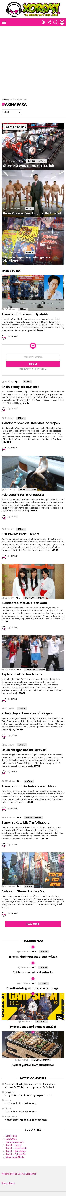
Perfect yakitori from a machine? (33, 1065)
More (41, 330)
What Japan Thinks (15, 1157)
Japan (41, 160)
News (29, 208)
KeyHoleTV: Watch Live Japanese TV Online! (29, 1087)
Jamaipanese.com (15, 1142)
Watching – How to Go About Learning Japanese (29, 1084)
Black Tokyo (11, 1136)
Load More (32, 923)
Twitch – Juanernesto (16, 1148)
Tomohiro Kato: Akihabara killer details (29, 786)
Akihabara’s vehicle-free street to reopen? (31, 423)
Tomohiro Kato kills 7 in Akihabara (26, 822)
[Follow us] (49, 22)
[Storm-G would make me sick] (33, 146)
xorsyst (8, 1092)
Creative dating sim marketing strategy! (33, 988)
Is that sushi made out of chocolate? (26, 1119)
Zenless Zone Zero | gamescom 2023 (33, 1027)
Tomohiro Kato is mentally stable (25, 314)
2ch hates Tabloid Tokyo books (33, 972)
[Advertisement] (33, 61)
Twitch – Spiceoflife (15, 1154)
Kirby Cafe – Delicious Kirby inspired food (28, 1095)
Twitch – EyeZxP (14, 1145)
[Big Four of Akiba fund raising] (33, 653)
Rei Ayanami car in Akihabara (23, 495)
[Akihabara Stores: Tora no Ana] (33, 870)
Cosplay (30, 597)
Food (36, 1059)
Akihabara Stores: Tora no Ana (23, 891)
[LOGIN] (62, 22)
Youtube (41, 1021)
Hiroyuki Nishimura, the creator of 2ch (33, 957)
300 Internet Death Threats (20, 534)
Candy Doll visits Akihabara (20, 1103)
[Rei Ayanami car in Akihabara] (33, 473)
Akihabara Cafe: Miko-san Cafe (24, 603)
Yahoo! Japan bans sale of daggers (27, 713)
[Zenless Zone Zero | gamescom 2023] (33, 1006)
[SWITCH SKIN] (43, 22)
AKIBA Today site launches (20, 387)
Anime (22, 489)
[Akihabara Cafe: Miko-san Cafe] (33, 581)
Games (31, 160)
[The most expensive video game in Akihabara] (33, 241)
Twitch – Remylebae (16, 1151)
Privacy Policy (8, 1183)
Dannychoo (11, 1139)
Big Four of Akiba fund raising (22, 674)
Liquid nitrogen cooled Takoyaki (24, 750)
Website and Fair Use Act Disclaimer (19, 1174)
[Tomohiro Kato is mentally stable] (33, 293)
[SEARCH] (55, 22)
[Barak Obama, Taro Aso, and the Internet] (33, 193)
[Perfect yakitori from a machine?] (33, 1045)
